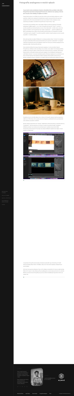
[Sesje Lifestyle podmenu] (37, 393)
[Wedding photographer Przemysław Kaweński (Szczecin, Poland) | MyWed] (61, 380)
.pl (69, 393)
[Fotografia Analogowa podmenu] (47, 393)
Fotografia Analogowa (5, 201)
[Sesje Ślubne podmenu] (30, 393)
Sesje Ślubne (5, 195)
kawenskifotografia (5, 5)
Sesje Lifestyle (34, 393)
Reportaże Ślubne (5, 192)
